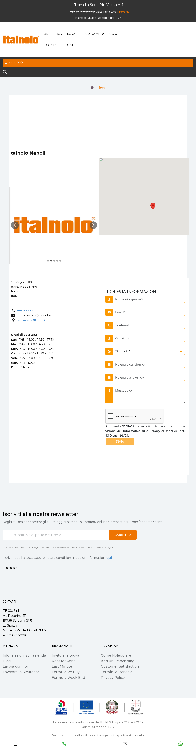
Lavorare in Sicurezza (21, 672)
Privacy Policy (113, 677)
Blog (7, 661)
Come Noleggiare (116, 655)
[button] (123, 12)
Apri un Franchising (118, 661)
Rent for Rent (63, 661)
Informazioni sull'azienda (24, 655)
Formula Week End (68, 677)
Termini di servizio (116, 672)
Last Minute (62, 666)
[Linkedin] (25, 575)
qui (109, 558)
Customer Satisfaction (120, 666)
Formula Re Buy (66, 672)
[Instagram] (11, 575)
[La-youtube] (18, 575)
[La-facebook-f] (4, 575)
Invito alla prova (65, 655)
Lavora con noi (15, 666)
